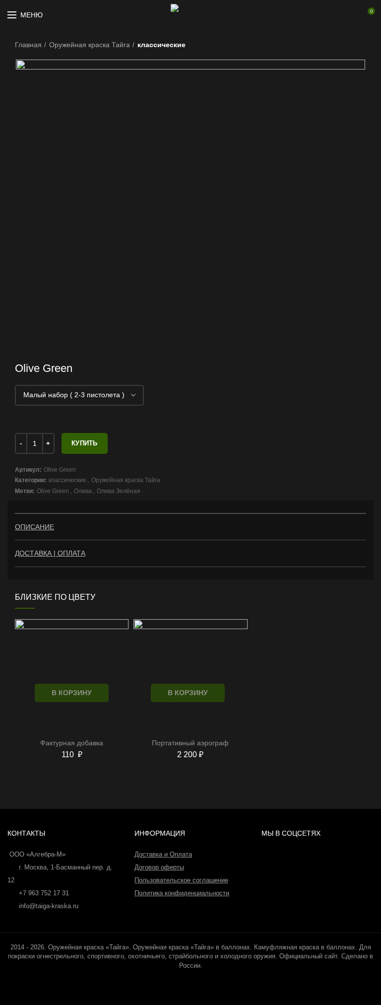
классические (161, 45)
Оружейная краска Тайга (89, 45)
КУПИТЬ (84, 443)
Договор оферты (159, 867)
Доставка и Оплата (163, 854)
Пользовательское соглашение (181, 880)
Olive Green (53, 491)
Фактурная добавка (71, 743)
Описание (34, 527)
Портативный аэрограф (190, 743)
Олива (83, 491)
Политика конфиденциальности (181, 893)
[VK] (340, 14)
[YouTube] (326, 14)
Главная (28, 45)
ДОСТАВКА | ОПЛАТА (50, 553)
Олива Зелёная (118, 491)
